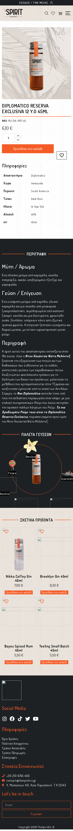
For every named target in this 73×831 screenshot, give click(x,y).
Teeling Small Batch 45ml (54, 648)
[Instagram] (4, 718)
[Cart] (60, 14)
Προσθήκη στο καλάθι (27, 149)
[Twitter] (27, 718)
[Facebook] (12, 718)
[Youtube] (35, 718)
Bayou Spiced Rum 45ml (18, 648)
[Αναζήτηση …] (46, 13)
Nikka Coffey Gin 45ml (19, 578)
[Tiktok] (20, 718)
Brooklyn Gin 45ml (54, 576)
